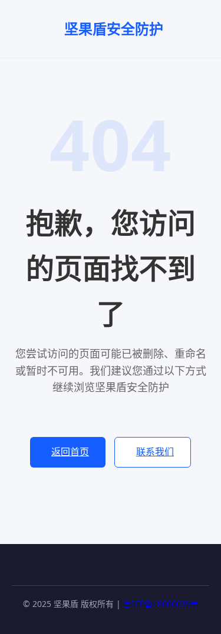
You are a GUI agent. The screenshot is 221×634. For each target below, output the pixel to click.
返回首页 (70, 451)
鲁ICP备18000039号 (161, 603)
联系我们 (155, 451)
